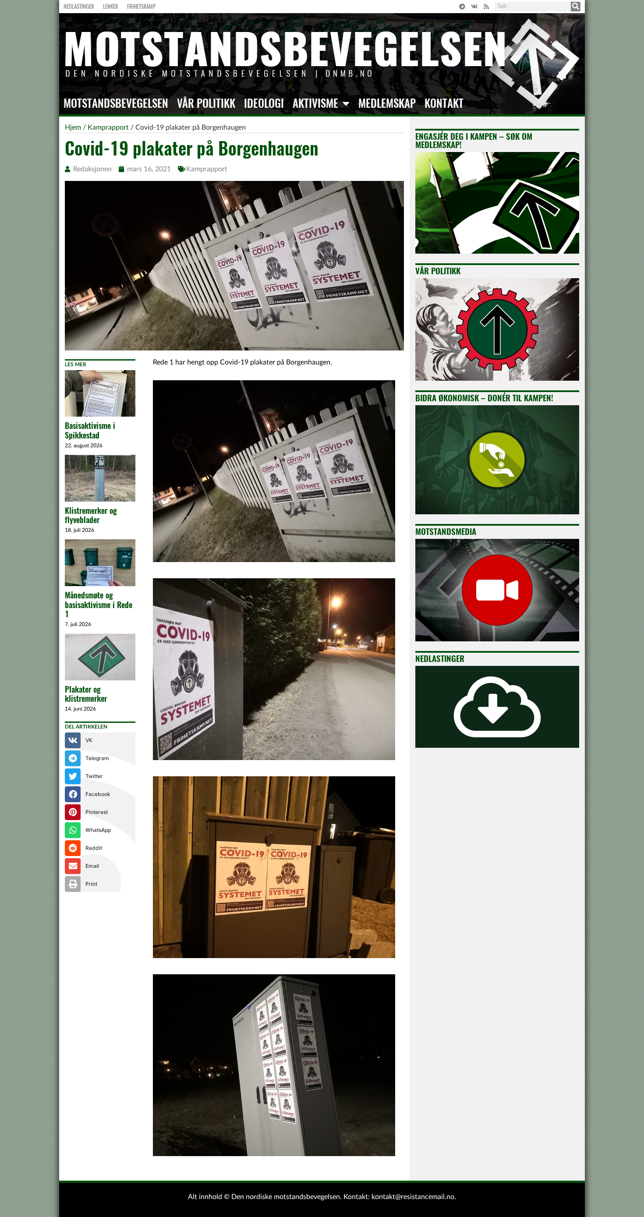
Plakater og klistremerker (86, 694)
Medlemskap (387, 103)
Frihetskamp (141, 6)
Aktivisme (315, 103)
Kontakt (444, 103)
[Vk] (474, 6)
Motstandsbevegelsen (116, 103)
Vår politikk (206, 103)
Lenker (110, 6)
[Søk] (575, 6)
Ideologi (264, 103)
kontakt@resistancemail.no (413, 1196)
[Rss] (486, 6)
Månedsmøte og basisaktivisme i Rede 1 (98, 604)
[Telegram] (462, 6)
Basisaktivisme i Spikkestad (90, 430)
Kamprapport (206, 169)
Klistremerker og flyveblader (91, 515)
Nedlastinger (79, 6)
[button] (100, 740)
